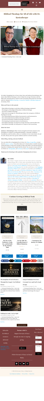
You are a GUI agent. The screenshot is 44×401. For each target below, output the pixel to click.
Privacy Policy (25, 373)
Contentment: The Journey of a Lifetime (36, 241)
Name (36, 335)
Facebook (19, 148)
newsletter (34, 180)
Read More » (3, 294)
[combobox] (14, 4)
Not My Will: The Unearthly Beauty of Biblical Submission (22, 242)
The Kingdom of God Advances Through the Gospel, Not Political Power (10, 282)
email (27, 148)
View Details (7, 253)
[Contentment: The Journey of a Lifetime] (36, 224)
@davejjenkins (11, 148)
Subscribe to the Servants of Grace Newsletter (5, 348)
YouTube (20, 180)
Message (37, 344)
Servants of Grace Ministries (20, 165)
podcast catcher (9, 144)
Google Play (33, 142)
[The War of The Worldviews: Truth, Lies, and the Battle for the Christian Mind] (7, 224)
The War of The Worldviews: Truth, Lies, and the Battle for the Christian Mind (7, 244)
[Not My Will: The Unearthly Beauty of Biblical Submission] (22, 224)
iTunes (28, 142)
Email (36, 340)
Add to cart (7, 256)
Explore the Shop (22, 209)
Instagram (15, 180)
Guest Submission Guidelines (15, 373)
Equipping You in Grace (28, 21)
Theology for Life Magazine (14, 167)
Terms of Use (31, 373)
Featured (35, 21)
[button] (22, 10)
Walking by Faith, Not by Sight (9, 313)
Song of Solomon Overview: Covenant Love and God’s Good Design (32, 282)
